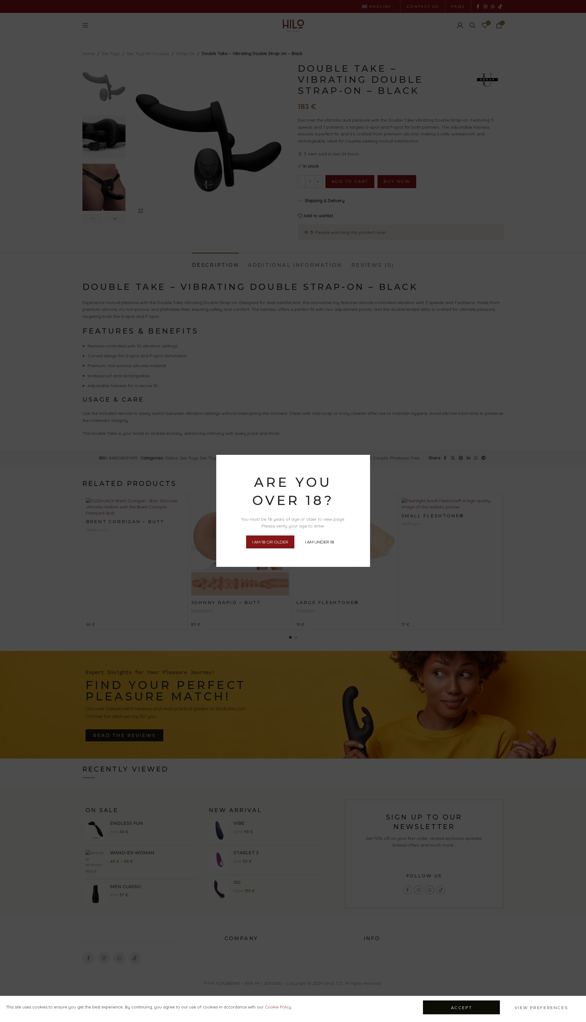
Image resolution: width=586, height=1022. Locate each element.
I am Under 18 (319, 541)
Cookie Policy (278, 1006)
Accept (461, 1007)
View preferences (541, 1007)
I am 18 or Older (270, 541)
